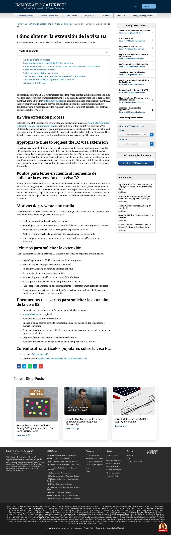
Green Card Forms (49, 15)
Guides (106, 15)
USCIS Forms (52, 451)
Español (136, 6)
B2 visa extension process (37, 60)
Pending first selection (129, 144)
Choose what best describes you (133, 135)
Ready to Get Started (35, 83)
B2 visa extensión (40, 354)
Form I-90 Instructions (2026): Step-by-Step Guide (131, 420)
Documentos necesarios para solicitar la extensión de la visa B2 (55, 76)
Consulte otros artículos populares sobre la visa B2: (49, 79)
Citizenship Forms (25, 15)
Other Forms (71, 15)
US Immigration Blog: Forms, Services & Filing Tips (48, 24)
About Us (121, 15)
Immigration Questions (143, 15)
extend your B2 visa (53, 101)
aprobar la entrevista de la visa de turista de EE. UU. (62, 358)
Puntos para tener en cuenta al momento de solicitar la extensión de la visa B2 (62, 66)
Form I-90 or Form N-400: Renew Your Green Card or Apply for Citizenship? (134, 197)
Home (19, 24)
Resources (90, 15)
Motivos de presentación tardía (40, 69)
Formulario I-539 (33, 314)
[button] (107, 52)
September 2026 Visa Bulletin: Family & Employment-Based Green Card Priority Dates (135, 186)
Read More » (122, 192)
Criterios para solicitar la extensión (41, 73)
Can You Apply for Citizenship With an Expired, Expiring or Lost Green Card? (134, 226)
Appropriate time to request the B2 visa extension (49, 63)
